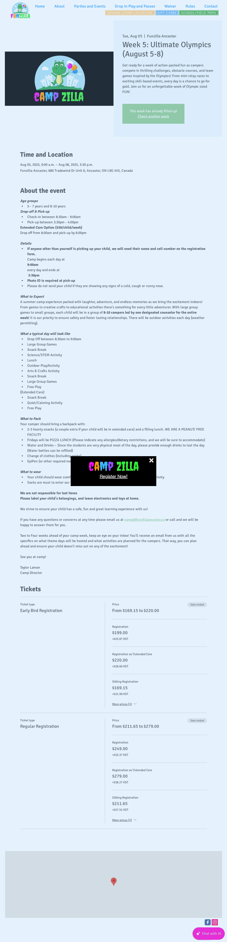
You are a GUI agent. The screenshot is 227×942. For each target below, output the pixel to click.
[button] (151, 460)
